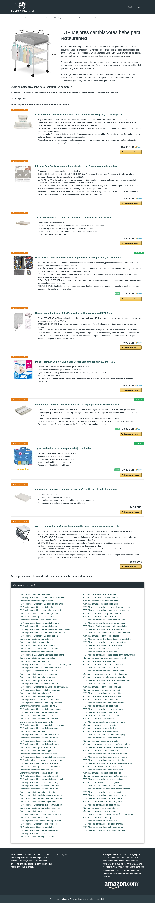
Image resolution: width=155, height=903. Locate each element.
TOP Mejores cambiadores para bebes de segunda (106, 610)
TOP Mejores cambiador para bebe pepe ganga (104, 735)
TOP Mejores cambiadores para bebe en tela (40, 735)
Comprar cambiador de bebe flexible (99, 728)
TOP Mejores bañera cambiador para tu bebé (103, 671)
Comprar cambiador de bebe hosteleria (37, 792)
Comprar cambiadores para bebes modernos (40, 808)
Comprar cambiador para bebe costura (37, 811)
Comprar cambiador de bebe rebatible (37, 715)
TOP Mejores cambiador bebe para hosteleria (103, 629)
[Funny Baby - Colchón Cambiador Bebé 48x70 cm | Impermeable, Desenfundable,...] (23, 410)
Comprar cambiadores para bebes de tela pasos (105, 674)
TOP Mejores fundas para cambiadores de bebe (105, 626)
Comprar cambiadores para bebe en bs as (39, 738)
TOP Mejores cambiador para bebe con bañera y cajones (45, 664)
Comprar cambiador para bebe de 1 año (101, 718)
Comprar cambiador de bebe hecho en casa (103, 664)
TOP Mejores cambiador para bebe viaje (38, 741)
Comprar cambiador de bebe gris (98, 817)
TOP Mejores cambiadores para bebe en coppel (41, 779)
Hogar (139, 7)
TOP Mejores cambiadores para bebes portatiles (105, 795)
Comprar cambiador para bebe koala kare (102, 597)
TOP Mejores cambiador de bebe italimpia (39, 683)
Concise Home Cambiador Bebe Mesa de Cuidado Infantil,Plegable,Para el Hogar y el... (80, 114)
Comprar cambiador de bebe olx (34, 731)
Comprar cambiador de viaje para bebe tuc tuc (104, 613)
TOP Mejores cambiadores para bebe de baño (104, 620)
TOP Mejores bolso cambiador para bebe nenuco (42, 760)
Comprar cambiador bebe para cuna (99, 594)
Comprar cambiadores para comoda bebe (38, 754)
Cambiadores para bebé (40, 18)
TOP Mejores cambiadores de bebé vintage (102, 645)
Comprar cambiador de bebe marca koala (102, 696)
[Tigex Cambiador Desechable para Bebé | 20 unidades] (23, 456)
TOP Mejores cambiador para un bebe (37, 833)
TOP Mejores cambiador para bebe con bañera (104, 642)
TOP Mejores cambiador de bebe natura (101, 805)
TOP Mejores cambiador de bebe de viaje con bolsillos (108, 763)
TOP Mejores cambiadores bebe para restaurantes (43, 597)
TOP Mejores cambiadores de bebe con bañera (41, 668)
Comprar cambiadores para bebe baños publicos (105, 776)
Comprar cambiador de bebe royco (35, 661)
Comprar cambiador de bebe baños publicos (103, 699)
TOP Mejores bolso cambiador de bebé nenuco (41, 699)
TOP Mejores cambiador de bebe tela (100, 821)
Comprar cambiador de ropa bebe (35, 817)
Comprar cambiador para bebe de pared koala (40, 766)
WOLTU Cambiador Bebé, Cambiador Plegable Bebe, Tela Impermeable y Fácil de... (78, 526)
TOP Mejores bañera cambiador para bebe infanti (42, 655)
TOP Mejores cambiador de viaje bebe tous (39, 786)
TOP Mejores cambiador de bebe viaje (100, 706)
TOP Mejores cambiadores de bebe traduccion (41, 805)
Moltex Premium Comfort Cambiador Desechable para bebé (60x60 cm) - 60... (75, 362)
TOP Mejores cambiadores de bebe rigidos (102, 693)
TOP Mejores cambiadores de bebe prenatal (103, 824)
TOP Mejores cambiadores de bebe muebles (103, 798)
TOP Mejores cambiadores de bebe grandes (40, 728)
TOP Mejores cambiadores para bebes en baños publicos (46, 629)
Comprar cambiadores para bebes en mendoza (41, 798)
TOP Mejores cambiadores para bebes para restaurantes (109, 655)
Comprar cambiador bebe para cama (36, 601)
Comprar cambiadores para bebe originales (102, 801)
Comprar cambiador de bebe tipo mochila (101, 601)
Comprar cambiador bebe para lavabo (37, 836)
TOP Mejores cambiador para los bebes (101, 648)
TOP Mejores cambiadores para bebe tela (38, 626)
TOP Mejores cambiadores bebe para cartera (103, 703)
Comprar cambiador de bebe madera (36, 652)
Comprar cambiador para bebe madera (37, 645)
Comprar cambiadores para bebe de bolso (102, 773)
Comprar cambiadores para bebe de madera (40, 789)
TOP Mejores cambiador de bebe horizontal (103, 792)
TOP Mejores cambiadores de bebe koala (38, 671)
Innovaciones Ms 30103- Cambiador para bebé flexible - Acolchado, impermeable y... (78, 489)
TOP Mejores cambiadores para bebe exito (39, 830)
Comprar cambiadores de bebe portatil (37, 696)
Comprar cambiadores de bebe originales (101, 782)
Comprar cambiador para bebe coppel (100, 811)
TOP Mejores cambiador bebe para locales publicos (106, 789)
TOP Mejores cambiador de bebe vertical (101, 668)
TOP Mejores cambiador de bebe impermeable (41, 703)
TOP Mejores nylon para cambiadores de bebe (104, 830)
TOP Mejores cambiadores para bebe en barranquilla (43, 687)
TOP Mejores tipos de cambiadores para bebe (40, 821)
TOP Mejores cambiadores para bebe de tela (103, 760)
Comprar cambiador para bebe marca (37, 617)
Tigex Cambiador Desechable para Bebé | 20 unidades (63, 448)
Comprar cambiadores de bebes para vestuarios (41, 795)
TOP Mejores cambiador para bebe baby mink (40, 610)
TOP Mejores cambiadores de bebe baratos (39, 744)
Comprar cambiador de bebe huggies (36, 750)
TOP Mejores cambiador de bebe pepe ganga (40, 709)
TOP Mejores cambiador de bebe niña (100, 652)
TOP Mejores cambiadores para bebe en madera (105, 757)
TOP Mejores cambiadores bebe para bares (103, 827)
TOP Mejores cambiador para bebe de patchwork (42, 604)
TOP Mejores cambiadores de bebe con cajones (105, 754)
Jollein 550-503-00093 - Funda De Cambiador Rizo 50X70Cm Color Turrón (73, 217)
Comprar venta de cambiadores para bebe (39, 648)
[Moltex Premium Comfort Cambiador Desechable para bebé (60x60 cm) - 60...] (23, 369)
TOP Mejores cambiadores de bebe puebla (102, 786)
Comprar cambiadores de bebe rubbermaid (39, 718)
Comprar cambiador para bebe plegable (101, 636)
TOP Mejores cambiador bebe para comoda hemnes (106, 680)
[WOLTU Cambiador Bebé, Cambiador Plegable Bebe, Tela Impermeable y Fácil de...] (23, 534)
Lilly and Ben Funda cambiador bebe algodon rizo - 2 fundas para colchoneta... (76, 166)
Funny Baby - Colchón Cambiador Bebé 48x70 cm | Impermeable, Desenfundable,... (78, 404)
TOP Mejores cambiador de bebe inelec (101, 683)
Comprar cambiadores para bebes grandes (39, 613)
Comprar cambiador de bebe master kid (101, 617)
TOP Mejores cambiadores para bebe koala (39, 623)
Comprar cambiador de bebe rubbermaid (101, 690)
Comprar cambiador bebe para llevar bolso (39, 773)
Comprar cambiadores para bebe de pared (39, 642)
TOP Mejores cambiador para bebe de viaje (39, 782)
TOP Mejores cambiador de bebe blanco (38, 607)
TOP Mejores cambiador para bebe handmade (40, 814)
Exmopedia (16, 18)
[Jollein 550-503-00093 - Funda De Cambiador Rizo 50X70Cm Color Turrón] (23, 223)
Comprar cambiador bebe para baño (99, 725)
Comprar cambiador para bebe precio (100, 661)
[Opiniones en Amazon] (23, 469)
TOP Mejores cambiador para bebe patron (39, 636)
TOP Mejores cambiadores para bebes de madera (42, 632)
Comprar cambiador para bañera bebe (100, 808)
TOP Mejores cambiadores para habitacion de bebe (106, 632)
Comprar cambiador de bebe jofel (35, 594)
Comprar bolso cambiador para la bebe (100, 741)
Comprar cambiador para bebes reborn (37, 747)
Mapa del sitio (99, 899)
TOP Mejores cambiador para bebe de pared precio (106, 607)
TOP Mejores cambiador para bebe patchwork (104, 722)
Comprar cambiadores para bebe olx (36, 639)
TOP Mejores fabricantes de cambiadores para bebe (107, 639)
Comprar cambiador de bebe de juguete (37, 677)
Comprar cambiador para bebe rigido (36, 722)
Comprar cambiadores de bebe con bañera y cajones (107, 744)
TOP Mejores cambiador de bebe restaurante (40, 690)
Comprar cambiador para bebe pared (36, 680)
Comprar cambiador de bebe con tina (36, 770)
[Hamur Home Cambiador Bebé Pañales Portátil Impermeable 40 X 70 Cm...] (23, 321)
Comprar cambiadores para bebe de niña (38, 706)
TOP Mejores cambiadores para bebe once (39, 712)
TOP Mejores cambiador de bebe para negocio (104, 623)
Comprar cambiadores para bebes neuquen (102, 766)
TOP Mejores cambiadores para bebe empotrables (42, 757)
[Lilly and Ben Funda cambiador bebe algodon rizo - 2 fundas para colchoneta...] (23, 174)
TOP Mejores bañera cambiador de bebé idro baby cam (108, 814)
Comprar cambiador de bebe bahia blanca (38, 620)
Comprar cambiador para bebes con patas (102, 687)
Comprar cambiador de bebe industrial (100, 750)
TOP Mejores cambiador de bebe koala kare (103, 779)
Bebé (130, 7)
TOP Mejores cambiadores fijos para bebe (39, 763)
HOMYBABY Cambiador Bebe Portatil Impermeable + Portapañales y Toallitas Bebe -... (79, 257)
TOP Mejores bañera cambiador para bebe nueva (105, 747)
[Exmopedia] (22, 7)
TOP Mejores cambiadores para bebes (37, 827)
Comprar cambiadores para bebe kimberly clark (104, 658)
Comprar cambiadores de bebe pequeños (38, 801)
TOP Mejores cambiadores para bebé (100, 712)
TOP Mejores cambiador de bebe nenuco (38, 824)
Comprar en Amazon (132, 152)
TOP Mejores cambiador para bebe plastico (103, 709)
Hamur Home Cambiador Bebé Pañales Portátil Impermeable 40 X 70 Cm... (73, 313)
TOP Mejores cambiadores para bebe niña (102, 738)
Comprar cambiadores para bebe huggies (102, 604)
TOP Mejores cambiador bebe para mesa (101, 715)
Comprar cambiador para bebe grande (100, 731)
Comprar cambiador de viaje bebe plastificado (104, 677)
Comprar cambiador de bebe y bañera (37, 693)
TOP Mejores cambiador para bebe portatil (39, 776)
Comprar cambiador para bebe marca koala (39, 674)
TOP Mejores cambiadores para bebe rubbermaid (42, 725)
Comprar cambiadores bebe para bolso (37, 658)
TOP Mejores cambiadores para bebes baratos (104, 770)
